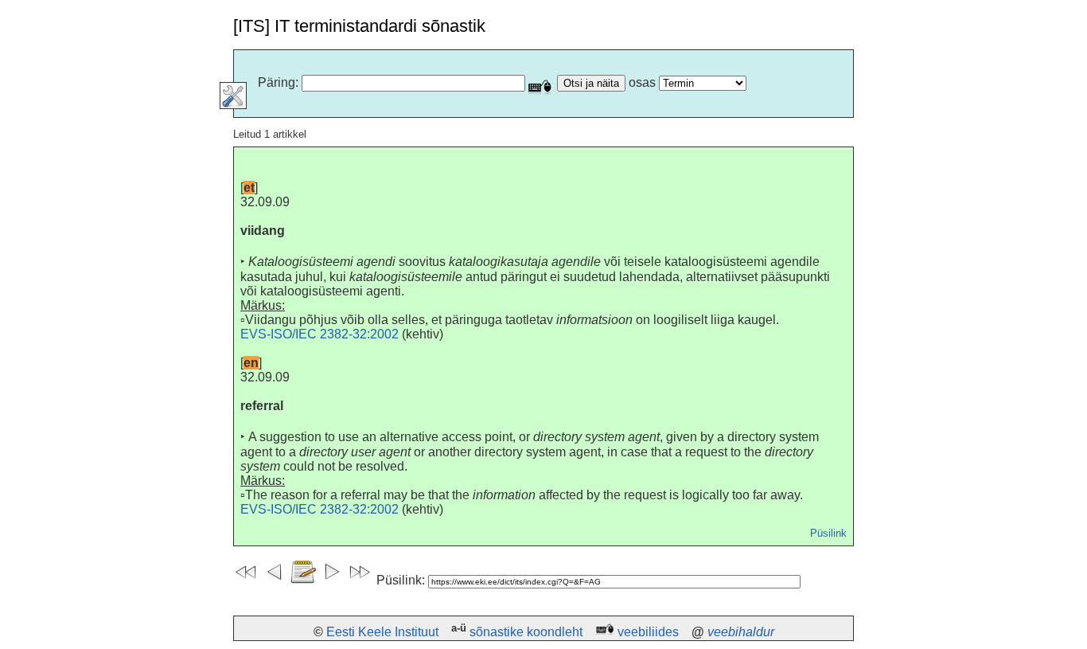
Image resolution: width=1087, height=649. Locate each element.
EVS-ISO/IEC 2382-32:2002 (319, 334)
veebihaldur (740, 632)
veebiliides (648, 632)
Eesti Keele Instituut (382, 632)
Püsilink (828, 533)
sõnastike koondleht (525, 632)
